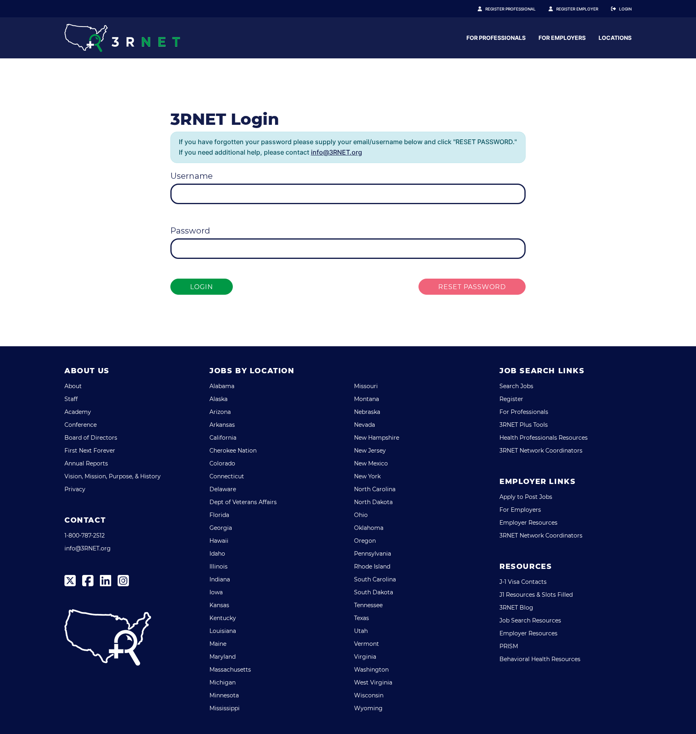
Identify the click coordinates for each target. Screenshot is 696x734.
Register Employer (577, 8)
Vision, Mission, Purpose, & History (112, 476)
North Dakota (373, 502)
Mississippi (224, 708)
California (222, 437)
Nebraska (367, 412)
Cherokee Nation (233, 450)
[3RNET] (122, 37)
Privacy (74, 489)
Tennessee (368, 605)
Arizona (220, 412)
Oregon (365, 540)
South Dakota (373, 592)
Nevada (364, 424)
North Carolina (375, 489)
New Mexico (371, 463)
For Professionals (496, 37)
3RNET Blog (516, 607)
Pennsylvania (372, 553)
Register (511, 399)
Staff (71, 399)
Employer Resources (528, 522)
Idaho (217, 553)
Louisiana (222, 631)
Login (625, 8)
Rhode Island (372, 566)
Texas (361, 618)
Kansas (219, 605)
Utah (361, 631)
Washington (371, 669)
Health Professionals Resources (543, 437)
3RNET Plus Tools (523, 424)
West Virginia (373, 682)
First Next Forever (89, 450)
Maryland (222, 656)
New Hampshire (376, 437)
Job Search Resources (530, 620)
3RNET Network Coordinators (540, 450)
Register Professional (510, 8)
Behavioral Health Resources (539, 659)
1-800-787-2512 (84, 535)
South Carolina (375, 579)
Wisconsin (368, 695)
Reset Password (472, 287)
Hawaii (218, 540)
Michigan (222, 682)
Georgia (220, 527)
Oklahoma (368, 527)
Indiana (219, 579)
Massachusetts (230, 669)
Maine (217, 643)
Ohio (361, 515)
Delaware (222, 489)
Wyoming (368, 708)
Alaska (218, 399)
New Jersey (370, 450)
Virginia (365, 656)
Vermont (366, 643)
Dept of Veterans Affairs (243, 502)
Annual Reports (86, 463)
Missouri (366, 386)
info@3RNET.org (336, 152)
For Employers (562, 37)
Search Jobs (516, 386)
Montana (366, 399)
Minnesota (224, 695)
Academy (77, 412)
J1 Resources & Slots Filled (536, 594)
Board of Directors (90, 437)
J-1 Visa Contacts (523, 581)
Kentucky (222, 618)
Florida (219, 515)
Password (190, 231)
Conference (80, 424)
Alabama (221, 386)
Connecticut (226, 476)
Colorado (222, 463)
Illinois (218, 566)
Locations (615, 37)
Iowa (216, 592)
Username (191, 176)
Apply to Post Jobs (525, 496)
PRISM (508, 646)
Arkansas (222, 424)
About (73, 386)
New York (367, 476)
